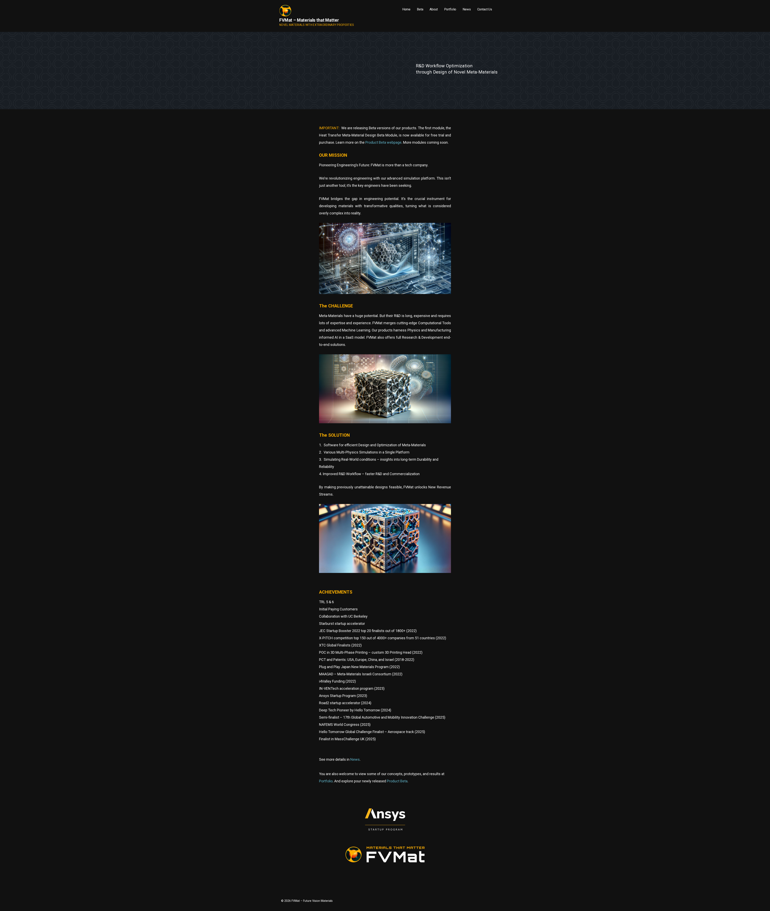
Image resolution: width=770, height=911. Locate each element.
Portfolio (450, 9)
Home (406, 9)
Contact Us (484, 9)
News (467, 9)
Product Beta (397, 781)
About (434, 9)
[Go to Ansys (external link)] (385, 835)
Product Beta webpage (383, 142)
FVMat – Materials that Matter (309, 20)
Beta (420, 9)
